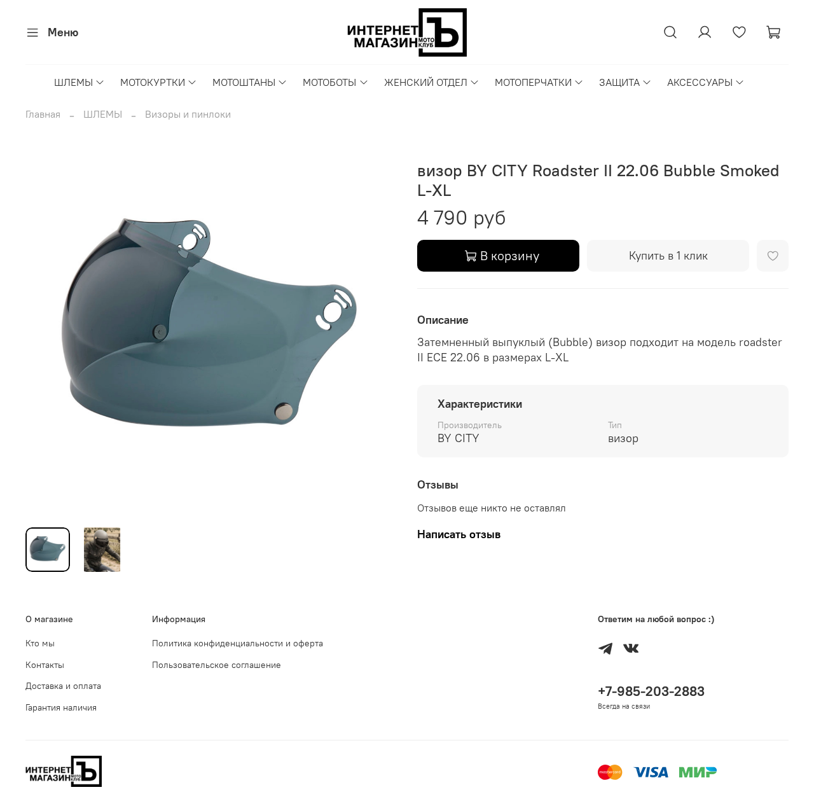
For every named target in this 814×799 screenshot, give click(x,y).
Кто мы (40, 643)
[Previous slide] (46, 331)
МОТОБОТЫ (329, 82)
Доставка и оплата (63, 685)
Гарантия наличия (61, 707)
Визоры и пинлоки (188, 114)
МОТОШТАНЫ (243, 82)
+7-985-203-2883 (651, 691)
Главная (42, 114)
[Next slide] (376, 331)
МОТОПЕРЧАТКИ (533, 82)
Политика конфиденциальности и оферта (237, 643)
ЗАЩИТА (619, 82)
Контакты (44, 664)
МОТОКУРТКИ (152, 82)
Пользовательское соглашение (216, 664)
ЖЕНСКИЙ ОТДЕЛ (425, 82)
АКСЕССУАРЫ (700, 82)
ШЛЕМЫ (73, 82)
